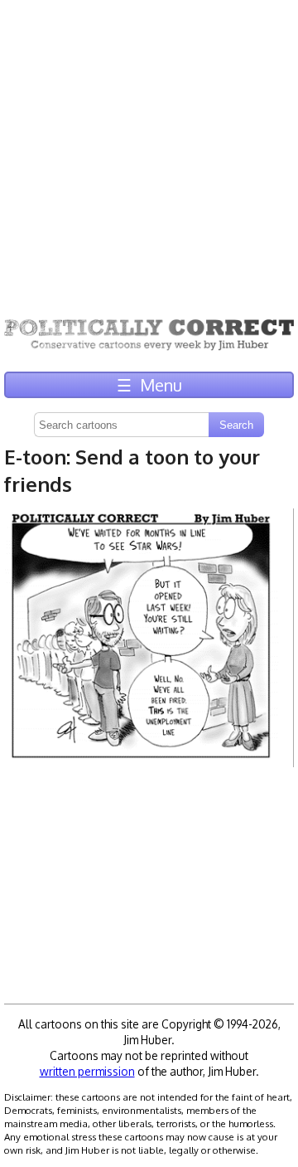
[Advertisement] (149, 149)
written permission (87, 1071)
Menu (149, 385)
